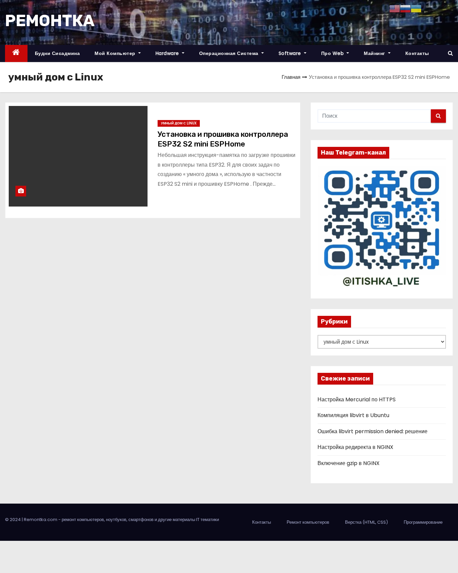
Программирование (423, 522)
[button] (450, 53)
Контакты (417, 53)
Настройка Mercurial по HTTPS (357, 399)
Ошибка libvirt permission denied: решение (372, 431)
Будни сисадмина (57, 53)
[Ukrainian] (416, 8)
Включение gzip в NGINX (349, 463)
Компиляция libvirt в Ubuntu (353, 415)
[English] (394, 8)
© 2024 (13, 519)
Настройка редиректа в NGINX (355, 447)
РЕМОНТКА (50, 20)
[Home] (16, 53)
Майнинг (375, 53)
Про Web (333, 53)
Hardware (168, 53)
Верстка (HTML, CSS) (366, 522)
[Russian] (405, 8)
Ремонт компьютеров (308, 522)
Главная (291, 76)
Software (291, 53)
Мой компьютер (116, 53)
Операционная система (229, 53)
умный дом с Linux (178, 123)
